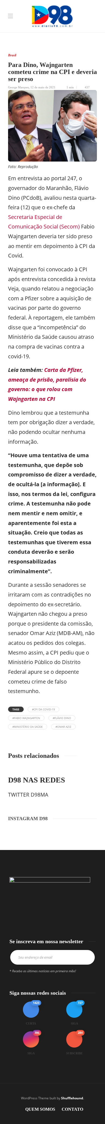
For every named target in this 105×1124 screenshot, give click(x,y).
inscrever (86, 957)
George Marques (18, 87)
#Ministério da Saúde (27, 727)
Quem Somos (40, 1109)
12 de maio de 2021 (42, 87)
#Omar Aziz (63, 727)
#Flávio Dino (62, 718)
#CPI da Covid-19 (43, 709)
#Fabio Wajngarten (26, 718)
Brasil (12, 55)
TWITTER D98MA (28, 794)
